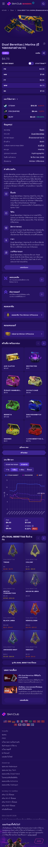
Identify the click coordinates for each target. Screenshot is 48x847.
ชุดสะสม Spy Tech (9, 770)
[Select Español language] (9, 721)
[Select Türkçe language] (34, 721)
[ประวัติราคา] (17, 99)
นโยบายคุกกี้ (6, 749)
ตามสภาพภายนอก (12, 464)
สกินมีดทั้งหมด (7, 809)
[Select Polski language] (26, 721)
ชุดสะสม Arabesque (9, 766)
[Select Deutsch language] (13, 721)
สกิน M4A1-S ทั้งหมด (9, 802)
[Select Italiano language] (22, 721)
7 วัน (7, 470)
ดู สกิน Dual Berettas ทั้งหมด (24, 663)
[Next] (43, 343)
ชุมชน (4, 735)
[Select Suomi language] (32, 724)
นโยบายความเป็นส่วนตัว (11, 742)
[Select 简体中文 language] (43, 721)
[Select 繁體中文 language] (16, 724)
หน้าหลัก (4, 10)
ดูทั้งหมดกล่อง (24, 447)
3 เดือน (21, 470)
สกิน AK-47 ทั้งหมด (9, 798)
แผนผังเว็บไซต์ (7, 757)
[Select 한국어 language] (24, 724)
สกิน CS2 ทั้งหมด (8, 795)
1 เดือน (14, 470)
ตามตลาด (24, 464)
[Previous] (38, 343)
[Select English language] (5, 721)
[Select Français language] (18, 721)
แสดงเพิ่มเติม (24, 700)
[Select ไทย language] (28, 724)
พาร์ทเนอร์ (5, 753)
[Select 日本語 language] (20, 724)
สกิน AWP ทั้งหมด (8, 806)
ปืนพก (12, 10)
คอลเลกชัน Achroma (10, 781)
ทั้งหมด (29, 470)
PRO (4, 738)
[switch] (31, 63)
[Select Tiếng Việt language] (39, 721)
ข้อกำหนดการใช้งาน (9, 746)
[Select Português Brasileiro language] (30, 721)
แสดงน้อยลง (24, 267)
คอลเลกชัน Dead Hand (11, 774)
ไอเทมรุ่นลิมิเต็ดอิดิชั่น (9, 777)
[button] (13, 557)
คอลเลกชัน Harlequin (10, 785)
